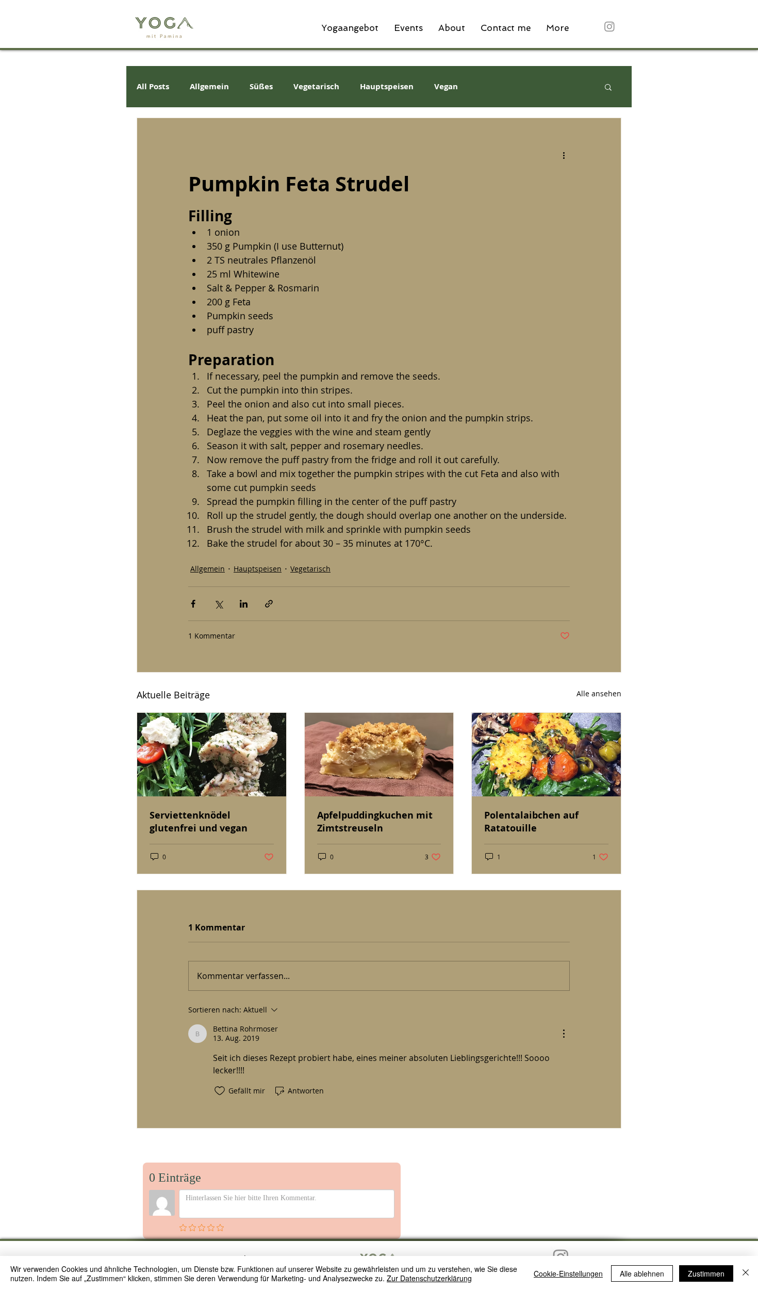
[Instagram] (609, 26)
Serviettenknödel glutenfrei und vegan (199, 822)
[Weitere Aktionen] (563, 155)
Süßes (261, 86)
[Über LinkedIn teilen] (244, 604)
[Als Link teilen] (269, 604)
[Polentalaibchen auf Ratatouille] (546, 754)
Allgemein (209, 86)
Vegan (446, 86)
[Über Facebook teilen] (193, 604)
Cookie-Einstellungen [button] (568, 1273)
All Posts (153, 86)
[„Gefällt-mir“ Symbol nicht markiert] (219, 1091)
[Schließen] (745, 1273)
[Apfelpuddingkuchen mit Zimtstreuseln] (379, 754)
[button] (608, 87)
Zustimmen (706, 1273)
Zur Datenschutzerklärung (429, 1278)
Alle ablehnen (642, 1273)
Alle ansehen (598, 693)
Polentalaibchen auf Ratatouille (531, 822)
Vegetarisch (316, 86)
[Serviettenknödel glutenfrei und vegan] (211, 754)
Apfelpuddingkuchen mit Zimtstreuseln (375, 822)
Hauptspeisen (387, 86)
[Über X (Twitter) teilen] (218, 604)
